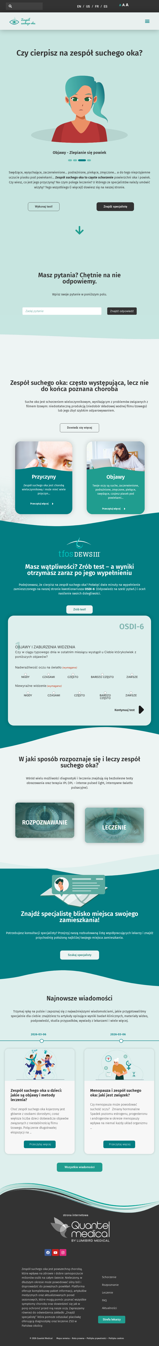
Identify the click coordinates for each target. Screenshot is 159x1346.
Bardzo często (102, 677)
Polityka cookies (116, 1338)
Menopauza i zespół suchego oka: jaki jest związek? (115, 1092)
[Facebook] (48, 1252)
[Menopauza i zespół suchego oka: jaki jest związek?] (119, 1065)
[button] (147, 21)
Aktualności (109, 1308)
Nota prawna (78, 1338)
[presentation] (70, 160)
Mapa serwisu (63, 1338)
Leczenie (107, 1292)
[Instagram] (63, 1252)
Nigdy (25, 677)
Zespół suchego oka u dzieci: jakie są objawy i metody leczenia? (36, 1095)
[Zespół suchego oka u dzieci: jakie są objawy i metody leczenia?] (40, 1065)
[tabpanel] (79, 111)
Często (72, 677)
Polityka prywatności (96, 1338)
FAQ (104, 1300)
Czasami (48, 677)
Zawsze (132, 677)
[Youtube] (55, 1252)
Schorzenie (109, 1277)
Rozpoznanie (110, 1285)
